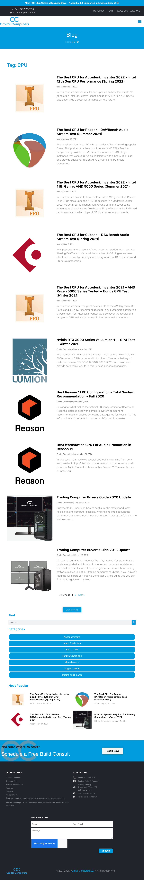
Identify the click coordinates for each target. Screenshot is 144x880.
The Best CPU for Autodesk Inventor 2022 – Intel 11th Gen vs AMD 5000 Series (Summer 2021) (96, 184)
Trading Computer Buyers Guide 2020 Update (94, 497)
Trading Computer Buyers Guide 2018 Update (93, 550)
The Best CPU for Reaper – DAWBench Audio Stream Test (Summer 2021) (92, 132)
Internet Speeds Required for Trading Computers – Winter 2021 (114, 715)
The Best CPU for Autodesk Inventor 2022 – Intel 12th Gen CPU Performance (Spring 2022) (96, 79)
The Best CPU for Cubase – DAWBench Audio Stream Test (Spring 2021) (93, 237)
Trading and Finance (72, 675)
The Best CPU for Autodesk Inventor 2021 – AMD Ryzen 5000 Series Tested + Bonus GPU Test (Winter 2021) (96, 291)
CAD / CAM (72, 649)
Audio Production (72, 643)
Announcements (72, 637)
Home (68, 42)
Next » (81, 595)
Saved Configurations (128, 11)
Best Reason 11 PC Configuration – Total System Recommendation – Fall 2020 (95, 394)
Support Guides (72, 668)
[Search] (134, 622)
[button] (140, 21)
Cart (111, 11)
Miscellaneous (72, 662)
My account (99, 11)
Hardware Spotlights (72, 656)
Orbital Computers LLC (83, 871)
